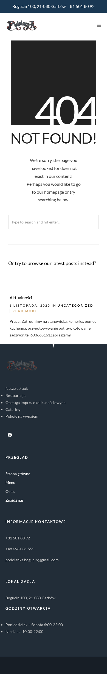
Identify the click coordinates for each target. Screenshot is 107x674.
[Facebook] (9, 435)
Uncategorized (75, 305)
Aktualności (21, 297)
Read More (25, 311)
